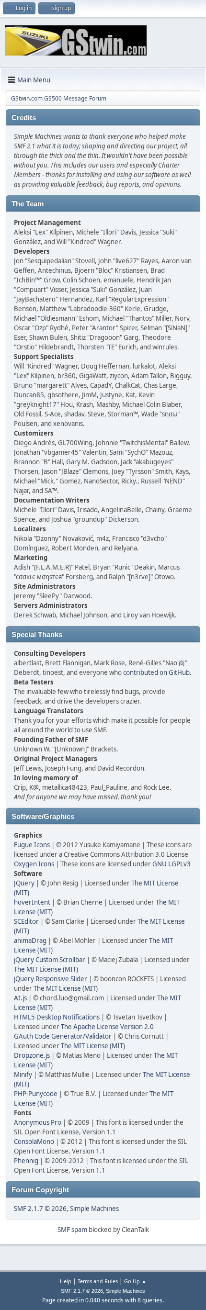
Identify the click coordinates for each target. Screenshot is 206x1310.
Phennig (26, 1160)
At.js (20, 998)
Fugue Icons (32, 844)
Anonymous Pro (37, 1122)
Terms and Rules (98, 1281)
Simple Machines (94, 1208)
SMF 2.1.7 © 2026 (40, 1208)
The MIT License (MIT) (46, 969)
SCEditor (26, 921)
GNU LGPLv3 (171, 864)
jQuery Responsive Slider (50, 978)
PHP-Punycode (35, 1093)
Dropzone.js (32, 1055)
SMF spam (72, 1229)
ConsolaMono (34, 1141)
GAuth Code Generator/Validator (63, 1036)
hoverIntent (32, 902)
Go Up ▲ (135, 1281)
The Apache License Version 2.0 (107, 1026)
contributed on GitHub (156, 672)
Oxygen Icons (34, 864)
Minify (23, 1074)
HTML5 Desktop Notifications (57, 1017)
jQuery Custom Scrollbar (49, 959)
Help (65, 1281)
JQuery (24, 883)
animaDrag (30, 940)
